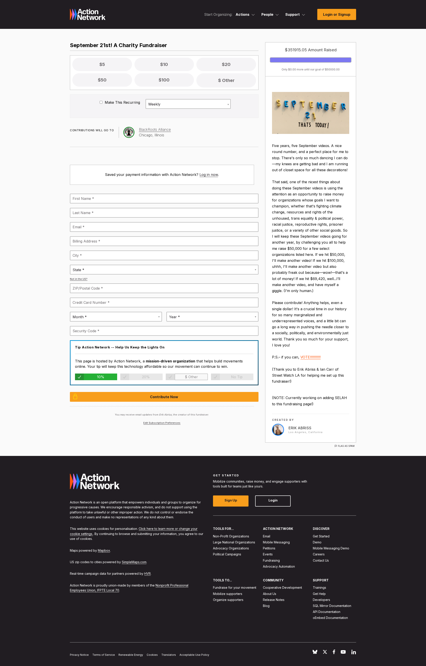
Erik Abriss (299, 428)
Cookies (152, 654)
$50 (102, 80)
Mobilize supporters (227, 593)
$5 (102, 64)
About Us (269, 593)
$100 (164, 80)
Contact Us (321, 560)
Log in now (208, 174)
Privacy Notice (79, 654)
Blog (266, 606)
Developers (321, 600)
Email (266, 536)
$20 (226, 64)
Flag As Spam (346, 446)
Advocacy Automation (279, 566)
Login (273, 500)
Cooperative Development (282, 587)
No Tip (237, 377)
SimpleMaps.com (134, 562)
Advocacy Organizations (231, 548)
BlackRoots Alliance (155, 129)
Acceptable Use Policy (194, 654)
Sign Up (231, 500)
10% (100, 377)
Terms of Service (103, 654)
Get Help (319, 593)
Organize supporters (228, 600)
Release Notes (273, 600)
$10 (164, 64)
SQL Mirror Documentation (332, 606)
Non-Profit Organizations (231, 536)
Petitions (269, 548)
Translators (168, 654)
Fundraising (271, 560)
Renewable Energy (130, 654)
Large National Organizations (234, 542)
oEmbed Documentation (330, 618)
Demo (317, 542)
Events (268, 554)
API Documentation (326, 612)
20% (146, 377)
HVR (147, 573)
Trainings (319, 587)
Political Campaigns (227, 554)
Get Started (321, 536)
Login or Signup (336, 14)
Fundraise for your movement (234, 587)
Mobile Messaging (276, 542)
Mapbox (104, 550)
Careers (319, 554)
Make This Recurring (122, 102)
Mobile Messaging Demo (331, 548)
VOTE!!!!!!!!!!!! (310, 357)
